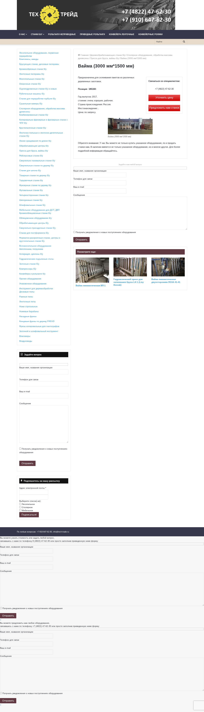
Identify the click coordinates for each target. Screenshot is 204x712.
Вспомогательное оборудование (35, 246)
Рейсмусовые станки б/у (31, 155)
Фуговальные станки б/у (31, 190)
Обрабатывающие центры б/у (34, 146)
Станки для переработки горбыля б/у (37, 98)
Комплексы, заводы (28, 59)
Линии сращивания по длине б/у (35, 141)
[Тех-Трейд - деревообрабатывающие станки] (96, 15)
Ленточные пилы (27, 301)
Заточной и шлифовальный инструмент (38, 331)
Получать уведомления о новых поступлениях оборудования (106, 232)
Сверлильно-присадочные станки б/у (37, 228)
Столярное (27, 507)
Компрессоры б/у (27, 269)
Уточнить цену (164, 97)
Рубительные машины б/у (32, 93)
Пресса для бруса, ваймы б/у (104, 58)
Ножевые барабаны (29, 311)
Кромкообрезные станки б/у (32, 69)
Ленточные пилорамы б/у (31, 74)
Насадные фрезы (27, 316)
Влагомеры (24, 336)
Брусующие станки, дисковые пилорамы (39, 64)
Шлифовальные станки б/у (32, 205)
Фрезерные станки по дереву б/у (35, 185)
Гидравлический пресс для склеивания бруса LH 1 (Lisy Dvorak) (128, 282)
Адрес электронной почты (32, 488)
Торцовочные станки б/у (31, 180)
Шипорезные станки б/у (30, 200)
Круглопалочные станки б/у (32, 128)
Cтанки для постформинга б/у (34, 233)
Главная (84, 55)
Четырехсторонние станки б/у (33, 195)
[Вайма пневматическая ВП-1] (92, 270)
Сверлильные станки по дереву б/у (36, 165)
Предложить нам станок (164, 107)
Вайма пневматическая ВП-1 (91, 285)
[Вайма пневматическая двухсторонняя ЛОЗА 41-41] (168, 267)
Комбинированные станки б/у (33, 115)
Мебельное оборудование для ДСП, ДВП (39, 210)
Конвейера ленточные (121, 34)
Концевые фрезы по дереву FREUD (36, 321)
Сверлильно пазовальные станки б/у (37, 160)
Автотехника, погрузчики (31, 249)
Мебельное (27, 510)
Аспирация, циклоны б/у (31, 254)
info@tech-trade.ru (61, 532)
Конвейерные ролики (150, 34)
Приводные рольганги (92, 34)
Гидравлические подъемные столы (36, 259)
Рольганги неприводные (62, 34)
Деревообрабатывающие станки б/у (107, 55)
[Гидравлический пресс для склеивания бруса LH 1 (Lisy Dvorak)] (130, 267)
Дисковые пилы (26, 291)
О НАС (22, 34)
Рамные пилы (26, 296)
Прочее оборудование (30, 278)
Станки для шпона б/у (30, 170)
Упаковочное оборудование (32, 283)
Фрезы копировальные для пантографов (39, 326)
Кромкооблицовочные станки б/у (35, 213)
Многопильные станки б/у (31, 79)
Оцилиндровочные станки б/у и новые (38, 89)
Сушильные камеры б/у (30, 103)
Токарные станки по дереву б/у (34, 175)
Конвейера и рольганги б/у (32, 273)
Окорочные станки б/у (30, 84)
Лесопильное (28, 504)
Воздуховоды (25, 341)
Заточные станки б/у (29, 264)
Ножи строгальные (28, 306)
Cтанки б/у (36, 34)
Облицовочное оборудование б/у (35, 218)
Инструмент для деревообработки (36, 288)
